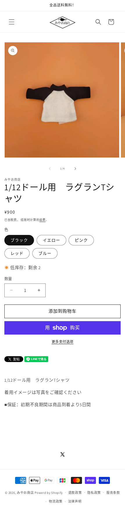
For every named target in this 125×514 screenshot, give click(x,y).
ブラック (19, 240)
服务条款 (113, 493)
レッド (17, 253)
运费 (42, 220)
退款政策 (75, 493)
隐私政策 (94, 493)
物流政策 (56, 501)
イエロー (51, 240)
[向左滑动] (49, 168)
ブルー (44, 253)
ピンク (81, 240)
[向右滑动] (75, 168)
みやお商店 (25, 492)
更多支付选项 (63, 342)
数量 (8, 278)
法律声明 (75, 501)
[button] (11, 21)
